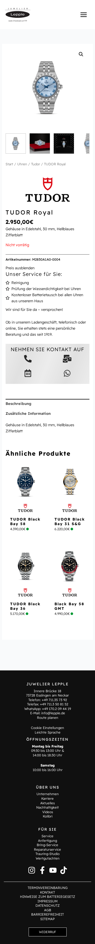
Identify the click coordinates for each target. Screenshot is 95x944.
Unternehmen (47, 794)
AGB (47, 910)
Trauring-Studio (47, 854)
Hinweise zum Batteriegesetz (47, 897)
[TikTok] (63, 870)
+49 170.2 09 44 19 (56, 709)
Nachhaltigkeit (47, 807)
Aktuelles (47, 803)
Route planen (47, 718)
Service (47, 836)
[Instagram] (31, 870)
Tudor (35, 164)
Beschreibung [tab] (18, 403)
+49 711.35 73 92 (54, 700)
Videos (47, 812)
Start (9, 164)
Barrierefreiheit (47, 914)
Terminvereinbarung (48, 888)
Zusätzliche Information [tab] (28, 413)
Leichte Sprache (48, 732)
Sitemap (47, 919)
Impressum (47, 901)
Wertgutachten (48, 858)
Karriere (47, 798)
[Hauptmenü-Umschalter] (83, 14)
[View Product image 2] (40, 143)
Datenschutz (47, 905)
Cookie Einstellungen (47, 728)
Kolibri (47, 816)
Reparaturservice (47, 849)
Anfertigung (47, 841)
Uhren (22, 164)
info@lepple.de (53, 713)
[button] (81, 54)
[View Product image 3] (64, 143)
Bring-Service (47, 845)
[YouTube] (53, 870)
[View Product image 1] (16, 143)
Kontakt (47, 892)
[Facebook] (42, 870)
